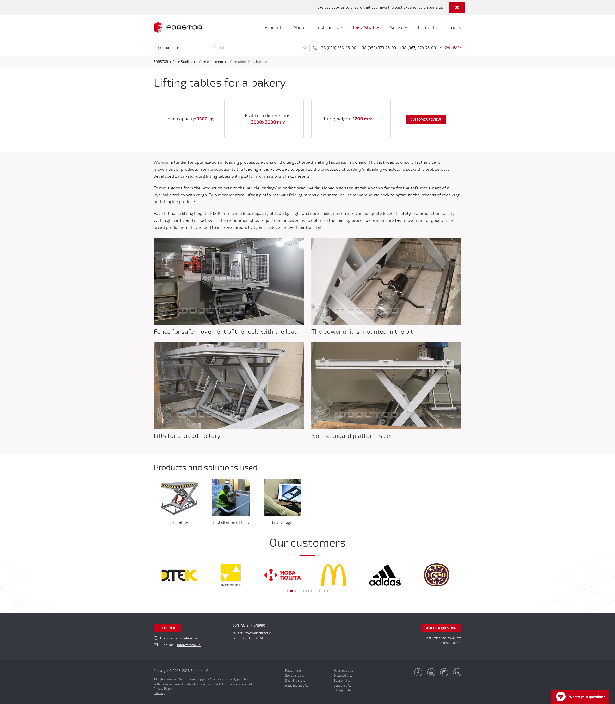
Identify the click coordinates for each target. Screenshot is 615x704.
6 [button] (312, 591)
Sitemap (159, 693)
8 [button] (323, 591)
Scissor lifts (342, 681)
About (299, 28)
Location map (189, 638)
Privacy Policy (163, 688)
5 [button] (307, 591)
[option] (179, 575)
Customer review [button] (426, 120)
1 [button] (286, 591)
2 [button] (291, 591)
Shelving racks (295, 681)
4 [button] (302, 591)
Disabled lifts (343, 676)
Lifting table (342, 690)
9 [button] (328, 591)
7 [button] (318, 591)
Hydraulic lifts (343, 671)
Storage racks (294, 676)
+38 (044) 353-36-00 (337, 47)
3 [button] (296, 591)
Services (399, 28)
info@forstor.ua (189, 645)
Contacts (427, 28)
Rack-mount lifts (297, 686)
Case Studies (367, 28)
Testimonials (329, 28)
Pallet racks (293, 671)
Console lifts (342, 686)
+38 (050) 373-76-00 (378, 47)
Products (274, 28)
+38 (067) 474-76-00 (418, 47)
